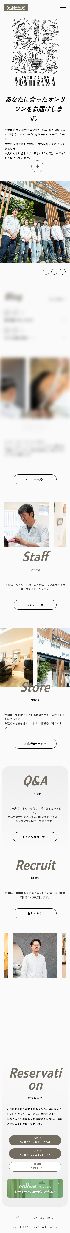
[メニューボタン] (62, 7)
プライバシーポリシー (44, 1218)
